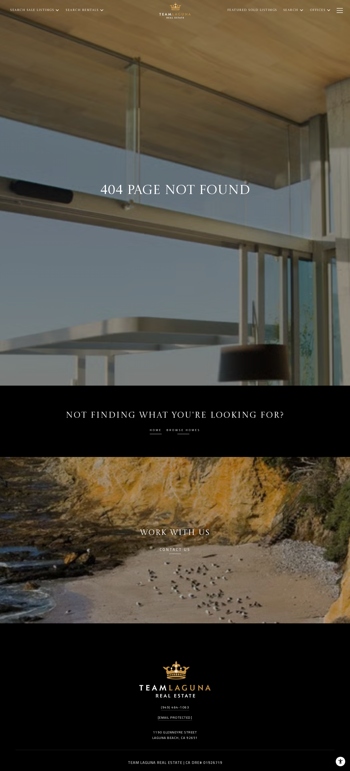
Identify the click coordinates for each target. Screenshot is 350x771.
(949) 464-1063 (175, 707)
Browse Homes (183, 431)
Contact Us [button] (175, 550)
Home (156, 431)
